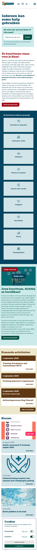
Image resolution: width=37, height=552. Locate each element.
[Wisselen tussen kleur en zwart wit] (22, 3)
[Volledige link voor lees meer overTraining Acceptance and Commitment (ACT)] (18, 363)
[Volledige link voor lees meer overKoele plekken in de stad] (18, 502)
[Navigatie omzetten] (33, 4)
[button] (27, 37)
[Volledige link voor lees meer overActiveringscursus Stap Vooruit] (18, 397)
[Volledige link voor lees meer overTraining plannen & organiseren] (18, 380)
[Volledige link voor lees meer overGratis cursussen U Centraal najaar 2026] (18, 437)
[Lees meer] (18, 125)
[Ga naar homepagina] (7, 4)
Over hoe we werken (10, 338)
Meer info (24, 531)
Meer (28, 409)
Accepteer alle (19, 546)
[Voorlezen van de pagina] (26, 4)
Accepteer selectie (19, 542)
